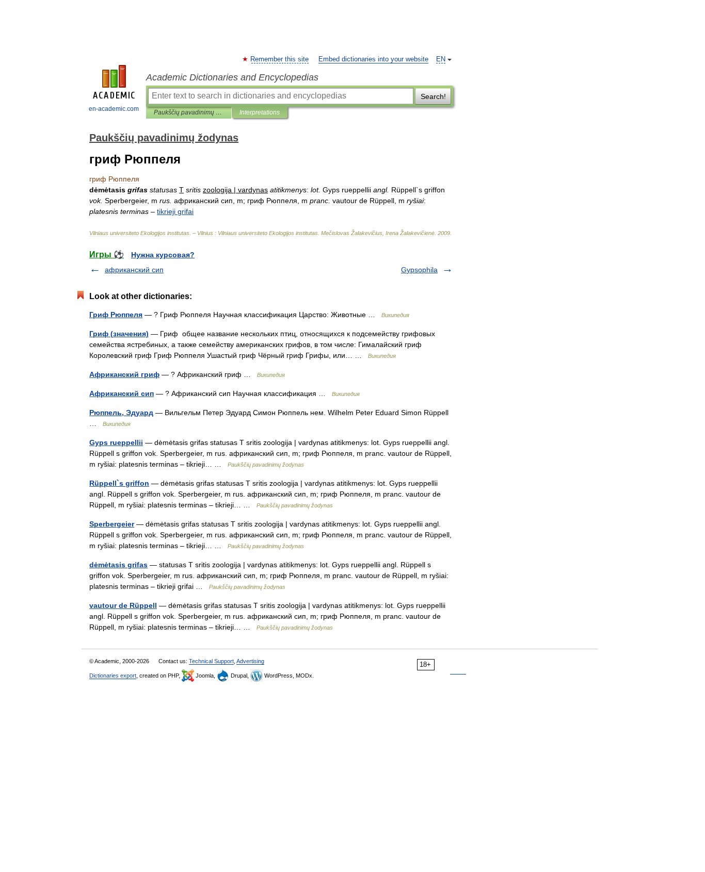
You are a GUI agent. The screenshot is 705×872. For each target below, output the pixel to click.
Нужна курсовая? (163, 255)
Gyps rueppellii (116, 442)
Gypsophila (419, 270)
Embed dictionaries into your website (373, 59)
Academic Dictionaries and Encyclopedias (232, 77)
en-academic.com (114, 108)
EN (440, 59)
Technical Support (211, 661)
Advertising (250, 661)
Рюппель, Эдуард (121, 412)
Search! (433, 96)
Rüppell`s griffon (119, 483)
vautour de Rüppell (123, 605)
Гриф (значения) (119, 334)
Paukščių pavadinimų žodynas (188, 112)
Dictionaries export (112, 675)
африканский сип (134, 270)
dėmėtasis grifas (118, 565)
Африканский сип (121, 393)
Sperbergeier (111, 524)
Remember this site (280, 59)
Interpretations (259, 112)
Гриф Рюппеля (115, 314)
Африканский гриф (124, 374)
